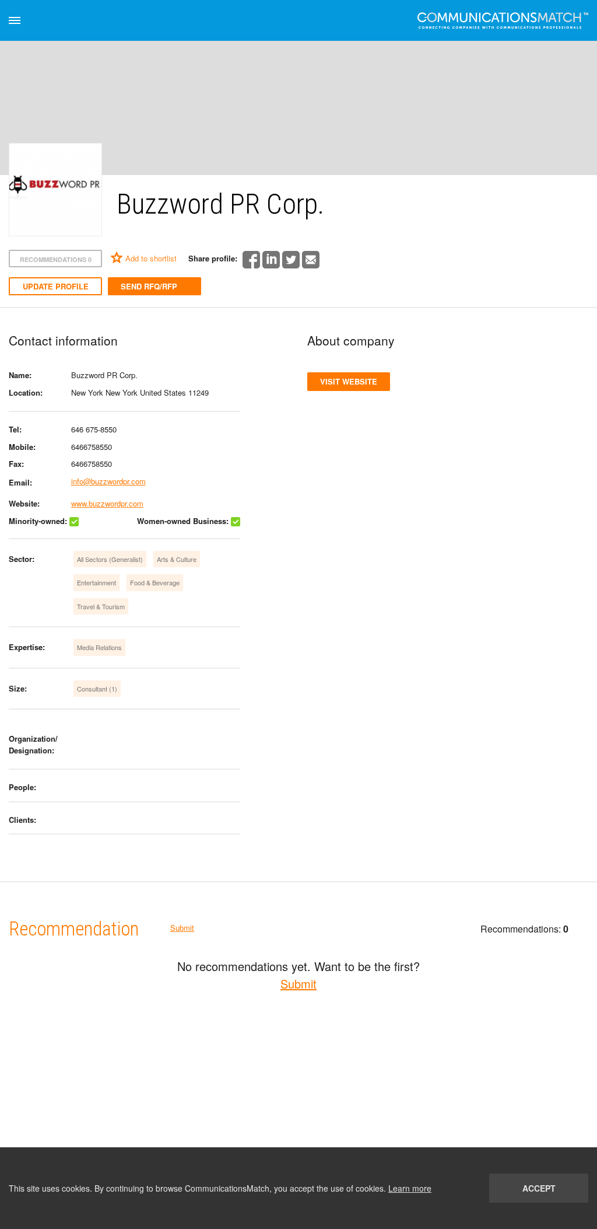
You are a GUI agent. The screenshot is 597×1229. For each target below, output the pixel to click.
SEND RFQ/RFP (149, 286)
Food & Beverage (155, 582)
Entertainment (96, 582)
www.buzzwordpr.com (107, 503)
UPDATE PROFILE (56, 286)
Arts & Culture (176, 559)
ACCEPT (539, 1188)
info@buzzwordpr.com (108, 481)
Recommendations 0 (56, 259)
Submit (182, 927)
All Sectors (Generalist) (110, 559)
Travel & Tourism (101, 606)
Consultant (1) (97, 688)
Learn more (409, 1188)
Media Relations (99, 647)
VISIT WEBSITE (348, 381)
